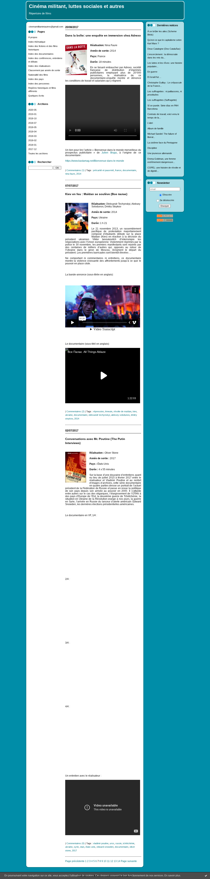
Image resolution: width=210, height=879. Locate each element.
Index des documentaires (41, 54)
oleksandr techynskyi (99, 415)
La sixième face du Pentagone (162, 142)
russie (118, 843)
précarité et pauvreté (103, 170)
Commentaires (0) (75, 843)
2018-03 (32, 136)
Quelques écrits (36, 95)
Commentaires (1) (75, 170)
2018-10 (32, 118)
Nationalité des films (38, 75)
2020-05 (32, 110)
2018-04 (32, 131)
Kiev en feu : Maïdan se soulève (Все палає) (96, 194)
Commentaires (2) (75, 411)
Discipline (152, 148)
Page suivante (129, 861)
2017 (74, 850)
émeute (108, 411)
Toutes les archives (38, 153)
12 (111, 861)
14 (118, 861)
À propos (32, 37)
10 (105, 861)
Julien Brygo (109, 152)
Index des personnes (38, 83)
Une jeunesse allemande (159, 153)
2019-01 (32, 114)
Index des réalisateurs (39, 66)
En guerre (152, 71)
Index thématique (36, 42)
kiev (135, 411)
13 (115, 861)
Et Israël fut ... (154, 77)
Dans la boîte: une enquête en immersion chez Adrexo (103, 35)
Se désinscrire (167, 200)
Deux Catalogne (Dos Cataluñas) (163, 49)
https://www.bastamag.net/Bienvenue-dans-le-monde (94, 160)
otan (82, 847)
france (118, 170)
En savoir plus (172, 875)
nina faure (70, 174)
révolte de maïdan (122, 411)
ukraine (69, 415)
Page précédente (74, 861)
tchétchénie (128, 843)
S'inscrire (167, 194)
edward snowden (105, 847)
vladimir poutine (100, 843)
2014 (78, 174)
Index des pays (36, 79)
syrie (76, 847)
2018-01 (32, 145)
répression (98, 411)
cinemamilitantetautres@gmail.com (46, 26)
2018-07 (32, 123)
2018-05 (32, 127)
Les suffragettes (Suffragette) (162, 100)
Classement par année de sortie (44, 70)
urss (112, 843)
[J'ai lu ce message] (206, 875)
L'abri (150, 123)
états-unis (90, 847)
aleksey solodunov (120, 415)
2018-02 (32, 140)
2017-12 (32, 149)
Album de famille (155, 128)
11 (108, 861)
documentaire (129, 170)
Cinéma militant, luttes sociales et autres (76, 6)
